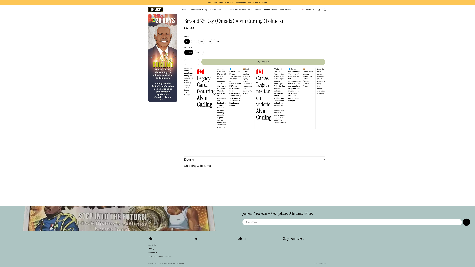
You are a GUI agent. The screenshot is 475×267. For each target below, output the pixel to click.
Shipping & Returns (197, 165)
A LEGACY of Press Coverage (159, 257)
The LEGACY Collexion (162, 264)
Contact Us (152, 253)
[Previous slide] (151, 58)
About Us (152, 245)
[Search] (314, 9)
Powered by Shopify (177, 264)
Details (189, 159)
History (151, 249)
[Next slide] (174, 58)
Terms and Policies (320, 264)
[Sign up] (466, 222)
